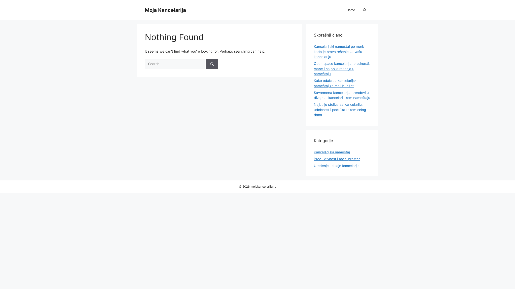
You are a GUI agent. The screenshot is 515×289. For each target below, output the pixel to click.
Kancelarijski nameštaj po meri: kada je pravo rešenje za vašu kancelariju (339, 52)
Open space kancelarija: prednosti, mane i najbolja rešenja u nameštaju (342, 69)
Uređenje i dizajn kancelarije (336, 166)
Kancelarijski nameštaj (332, 152)
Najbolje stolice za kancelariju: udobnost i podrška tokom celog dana (340, 110)
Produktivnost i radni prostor (337, 159)
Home (351, 10)
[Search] (212, 64)
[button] (364, 10)
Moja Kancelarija (165, 10)
